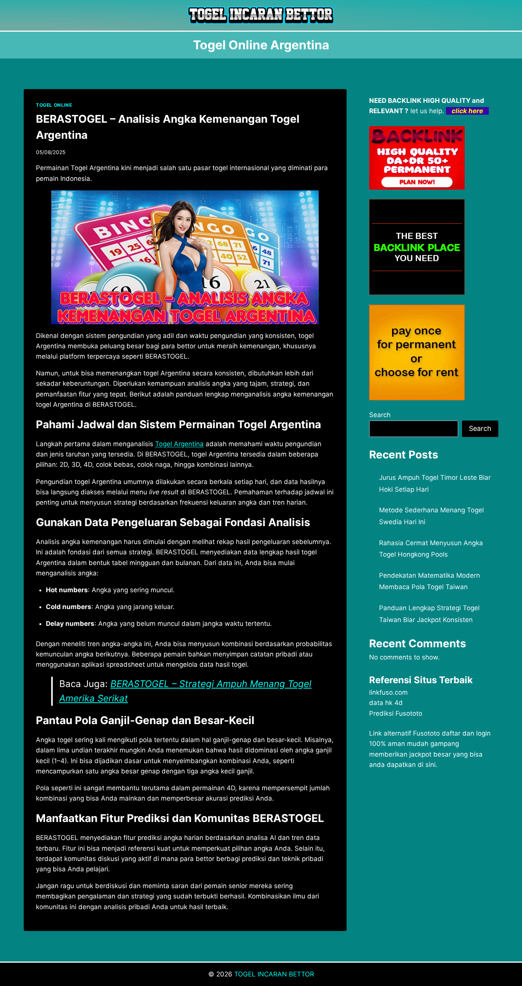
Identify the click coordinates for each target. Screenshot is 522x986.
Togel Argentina (179, 444)
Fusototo (426, 733)
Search (380, 415)
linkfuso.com (388, 692)
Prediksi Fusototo (395, 713)
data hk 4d (386, 703)
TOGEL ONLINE (54, 105)
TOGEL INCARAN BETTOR (274, 974)
